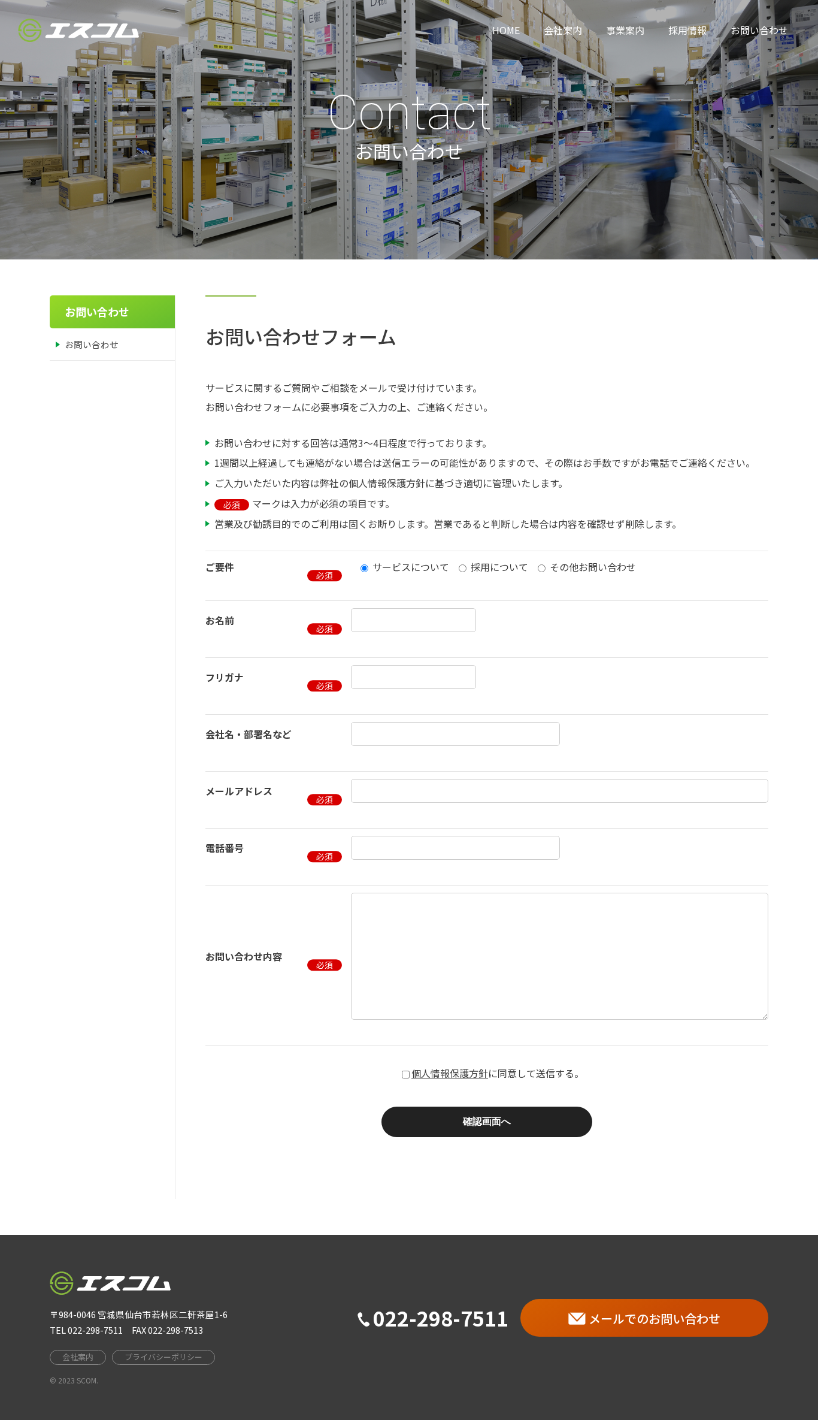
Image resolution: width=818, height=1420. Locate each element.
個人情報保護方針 (449, 1073)
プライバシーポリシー (163, 1356)
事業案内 (625, 30)
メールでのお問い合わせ (654, 1318)
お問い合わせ (759, 30)
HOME (506, 30)
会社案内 (563, 30)
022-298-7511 (440, 1318)
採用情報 (687, 30)
